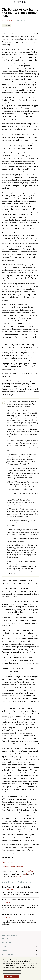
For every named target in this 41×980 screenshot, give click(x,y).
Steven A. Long (7, 917)
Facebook (30, 871)
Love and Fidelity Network (12, 867)
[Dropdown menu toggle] (20, 935)
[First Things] (20, 2)
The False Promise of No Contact (18, 899)
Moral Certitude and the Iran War (18, 914)
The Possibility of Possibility (16, 887)
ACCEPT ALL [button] (11, 976)
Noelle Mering (7, 902)
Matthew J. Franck (8, 20)
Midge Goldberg (8, 889)
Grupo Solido (7, 862)
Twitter (18, 877)
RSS (25, 874)
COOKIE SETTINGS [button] (12, 972)
